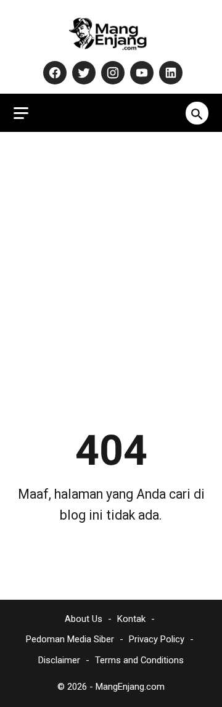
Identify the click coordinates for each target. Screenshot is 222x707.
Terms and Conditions (139, 660)
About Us (83, 618)
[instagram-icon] (111, 72)
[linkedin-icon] (169, 72)
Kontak (131, 618)
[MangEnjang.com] (111, 33)
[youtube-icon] (140, 72)
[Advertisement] (111, 256)
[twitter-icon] (82, 72)
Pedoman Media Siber (70, 639)
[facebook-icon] (53, 72)
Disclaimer (59, 660)
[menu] (21, 113)
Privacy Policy (156, 639)
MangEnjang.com (130, 686)
